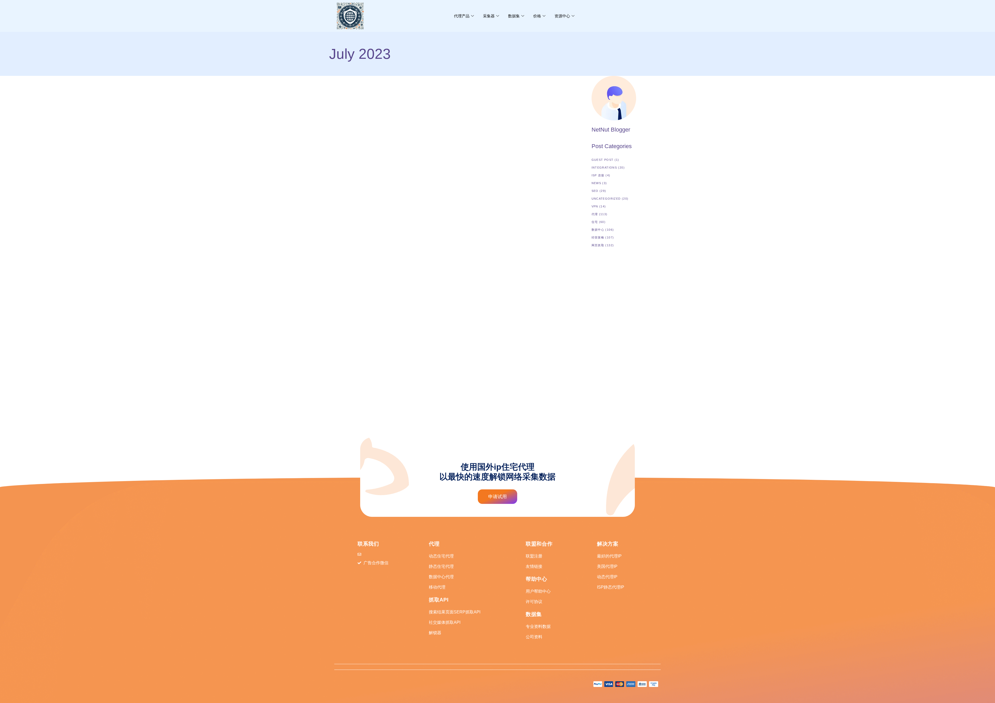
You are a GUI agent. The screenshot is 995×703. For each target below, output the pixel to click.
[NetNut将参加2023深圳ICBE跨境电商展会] (368, 267)
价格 (537, 16)
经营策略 (598, 237)
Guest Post (603, 159)
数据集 (514, 16)
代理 (595, 214)
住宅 (595, 221)
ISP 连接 (598, 175)
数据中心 (598, 229)
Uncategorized (606, 198)
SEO (595, 190)
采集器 (489, 16)
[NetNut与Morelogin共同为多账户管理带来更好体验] (368, 108)
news (334, 152)
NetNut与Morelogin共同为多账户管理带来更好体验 (367, 162)
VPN (595, 206)
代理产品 (462, 16)
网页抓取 (598, 245)
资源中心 (562, 16)
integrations (604, 167)
